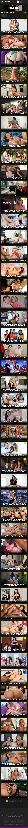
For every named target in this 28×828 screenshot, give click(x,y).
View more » (24, 12)
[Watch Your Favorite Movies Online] (8, 1)
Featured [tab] (4, 15)
